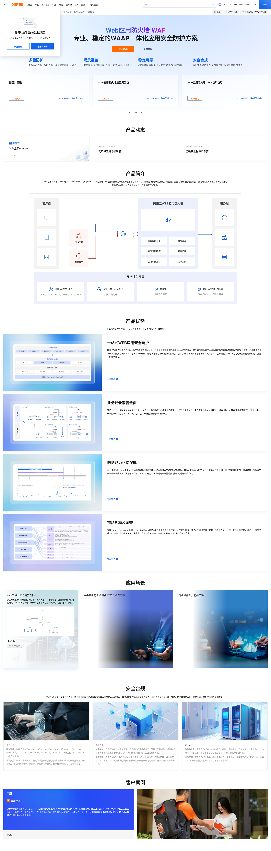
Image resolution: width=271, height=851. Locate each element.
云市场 (69, 4)
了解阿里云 (93, 4)
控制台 (247, 4)
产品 (37, 4)
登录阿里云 (42, 46)
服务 (83, 4)
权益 (54, 4)
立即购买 (123, 49)
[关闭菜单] (4, 4)
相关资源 (91, 12)
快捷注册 (18, 46)
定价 (61, 4)
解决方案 (45, 4)
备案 (241, 4)
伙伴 (76, 4)
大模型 (29, 4)
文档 (235, 4)
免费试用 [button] (147, 49)
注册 (254, 4)
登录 (265, 4)
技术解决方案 (79, 12)
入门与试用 (67, 12)
